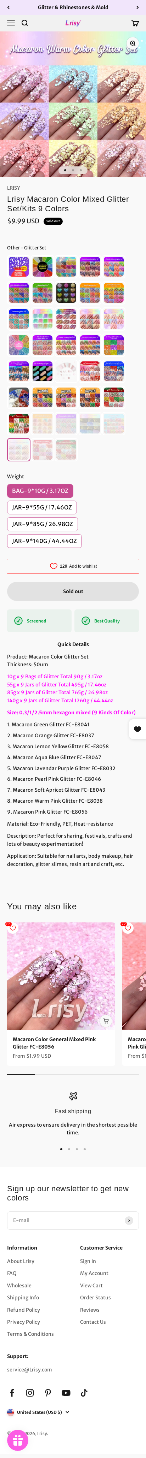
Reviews (90, 1310)
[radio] (18, 266)
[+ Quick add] (106, 1021)
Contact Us (93, 1322)
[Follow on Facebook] (12, 1393)
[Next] (137, 7)
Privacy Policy (23, 1322)
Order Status (95, 1297)
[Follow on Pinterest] (48, 1393)
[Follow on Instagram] (30, 1393)
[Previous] (8, 7)
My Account (94, 1273)
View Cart (91, 1285)
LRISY (13, 188)
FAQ (12, 1273)
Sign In (88, 1261)
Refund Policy (23, 1310)
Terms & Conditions (30, 1334)
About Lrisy (20, 1261)
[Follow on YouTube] (66, 1393)
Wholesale (19, 1285)
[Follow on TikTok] (84, 1393)
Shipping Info (23, 1297)
